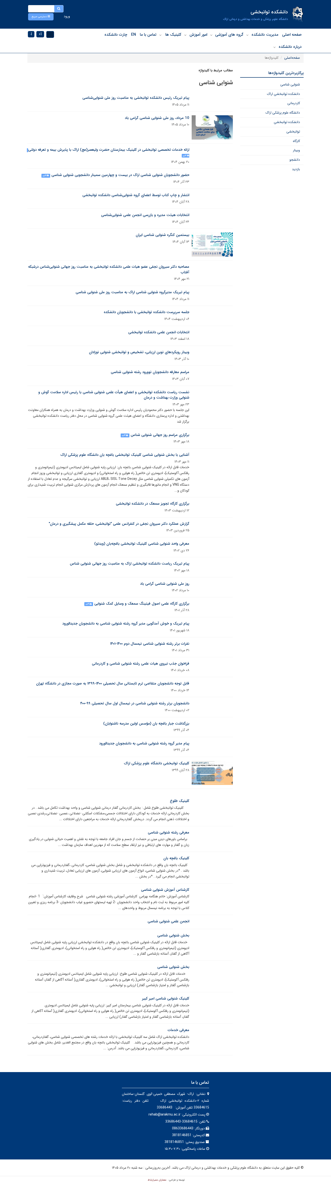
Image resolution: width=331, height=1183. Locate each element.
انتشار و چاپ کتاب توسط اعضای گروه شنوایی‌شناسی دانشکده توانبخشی (135, 195)
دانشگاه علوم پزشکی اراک (283, 112)
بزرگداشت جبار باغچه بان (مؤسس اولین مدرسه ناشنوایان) (146, 723)
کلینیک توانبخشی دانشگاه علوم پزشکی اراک (156, 763)
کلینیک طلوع (179, 801)
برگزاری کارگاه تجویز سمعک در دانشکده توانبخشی (152, 504)
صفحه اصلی (292, 35)
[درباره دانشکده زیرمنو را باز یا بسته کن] (274, 47)
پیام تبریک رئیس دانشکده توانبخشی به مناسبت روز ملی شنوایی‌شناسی (135, 98)
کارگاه (296, 141)
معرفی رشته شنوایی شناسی (168, 832)
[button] (41, 16)
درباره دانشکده (290, 47)
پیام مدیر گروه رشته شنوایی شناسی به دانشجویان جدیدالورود (144, 743)
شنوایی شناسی (290, 84)
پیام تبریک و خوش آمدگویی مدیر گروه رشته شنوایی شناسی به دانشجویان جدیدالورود (125, 623)
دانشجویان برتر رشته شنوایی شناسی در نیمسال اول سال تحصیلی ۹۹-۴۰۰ (134, 703)
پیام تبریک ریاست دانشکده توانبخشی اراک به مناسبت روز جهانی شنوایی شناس (129, 564)
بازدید (296, 169)
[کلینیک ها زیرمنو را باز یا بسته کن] (160, 35)
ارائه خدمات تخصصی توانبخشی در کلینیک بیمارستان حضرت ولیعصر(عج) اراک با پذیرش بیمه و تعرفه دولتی (108, 150)
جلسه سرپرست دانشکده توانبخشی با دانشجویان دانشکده (146, 312)
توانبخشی (293, 131)
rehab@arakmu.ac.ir (165, 1114)
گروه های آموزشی (229, 35)
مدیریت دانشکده (265, 35)
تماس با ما (148, 35)
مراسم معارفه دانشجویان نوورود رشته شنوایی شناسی (150, 372)
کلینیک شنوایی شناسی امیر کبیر (165, 998)
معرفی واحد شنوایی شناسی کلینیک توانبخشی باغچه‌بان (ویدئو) (141, 544)
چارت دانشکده (115, 35)
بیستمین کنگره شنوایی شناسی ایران (162, 235)
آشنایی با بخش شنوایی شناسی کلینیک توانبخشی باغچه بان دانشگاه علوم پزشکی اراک (124, 455)
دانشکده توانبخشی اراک (283, 94)
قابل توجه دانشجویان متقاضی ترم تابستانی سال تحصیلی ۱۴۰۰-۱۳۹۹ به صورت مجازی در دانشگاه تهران (112, 683)
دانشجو (295, 159)
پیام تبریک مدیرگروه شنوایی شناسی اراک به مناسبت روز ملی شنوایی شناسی (132, 292)
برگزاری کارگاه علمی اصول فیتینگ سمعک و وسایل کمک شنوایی (141, 604)
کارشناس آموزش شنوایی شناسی (165, 890)
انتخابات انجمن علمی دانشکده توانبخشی (158, 332)
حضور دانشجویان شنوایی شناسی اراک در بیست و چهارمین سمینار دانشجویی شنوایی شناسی (120, 175)
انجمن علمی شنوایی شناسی (168, 921)
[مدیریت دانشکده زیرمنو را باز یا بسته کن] (247, 35)
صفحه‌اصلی (292, 57)
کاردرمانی (293, 103)
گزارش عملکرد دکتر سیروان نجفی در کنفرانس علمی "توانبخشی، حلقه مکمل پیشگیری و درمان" (119, 524)
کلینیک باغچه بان (176, 858)
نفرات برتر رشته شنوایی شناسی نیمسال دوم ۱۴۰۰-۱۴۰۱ (149, 644)
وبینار (296, 150)
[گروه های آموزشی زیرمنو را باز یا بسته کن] (211, 35)
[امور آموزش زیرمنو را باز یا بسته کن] (185, 35)
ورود (67, 16)
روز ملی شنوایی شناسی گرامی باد (164, 584)
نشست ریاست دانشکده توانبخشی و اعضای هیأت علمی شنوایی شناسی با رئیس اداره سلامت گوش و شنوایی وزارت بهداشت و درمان (113, 395)
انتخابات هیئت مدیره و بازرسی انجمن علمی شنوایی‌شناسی (145, 215)
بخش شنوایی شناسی (173, 935)
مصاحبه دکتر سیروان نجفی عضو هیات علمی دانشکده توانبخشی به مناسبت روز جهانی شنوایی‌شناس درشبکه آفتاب (108, 269)
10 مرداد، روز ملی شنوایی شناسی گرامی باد (157, 118)
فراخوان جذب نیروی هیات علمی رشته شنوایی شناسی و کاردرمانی (140, 663)
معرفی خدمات (178, 1030)
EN (133, 35)
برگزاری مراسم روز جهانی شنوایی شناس (160, 435)
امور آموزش (198, 35)
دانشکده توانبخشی (287, 122)
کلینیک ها (173, 35)
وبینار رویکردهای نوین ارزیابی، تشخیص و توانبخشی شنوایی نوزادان (139, 352)
